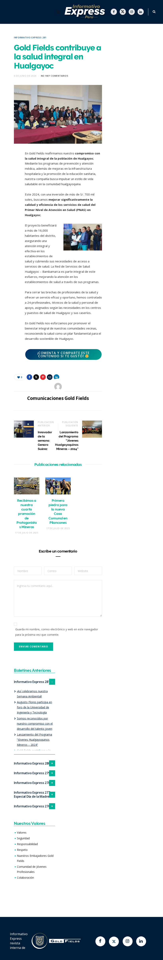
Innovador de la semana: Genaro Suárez (45, 440)
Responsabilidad (27, 844)
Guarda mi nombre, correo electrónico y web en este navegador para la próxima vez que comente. (56, 631)
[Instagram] (128, 941)
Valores (21, 832)
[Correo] (11, 196)
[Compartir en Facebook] (11, 165)
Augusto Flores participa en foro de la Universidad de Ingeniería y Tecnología (34, 707)
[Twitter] (114, 942)
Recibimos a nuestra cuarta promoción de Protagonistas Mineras (26, 514)
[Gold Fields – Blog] (85, 12)
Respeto (22, 850)
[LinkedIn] (11, 206)
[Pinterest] (11, 186)
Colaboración (25, 877)
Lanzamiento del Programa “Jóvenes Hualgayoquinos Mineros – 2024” (66, 440)
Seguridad (23, 838)
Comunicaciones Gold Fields (58, 398)
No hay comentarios (54, 75)
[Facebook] (100, 941)
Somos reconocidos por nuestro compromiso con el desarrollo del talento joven (35, 723)
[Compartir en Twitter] (11, 176)
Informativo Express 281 (30, 37)
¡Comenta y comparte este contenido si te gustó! (63, 354)
